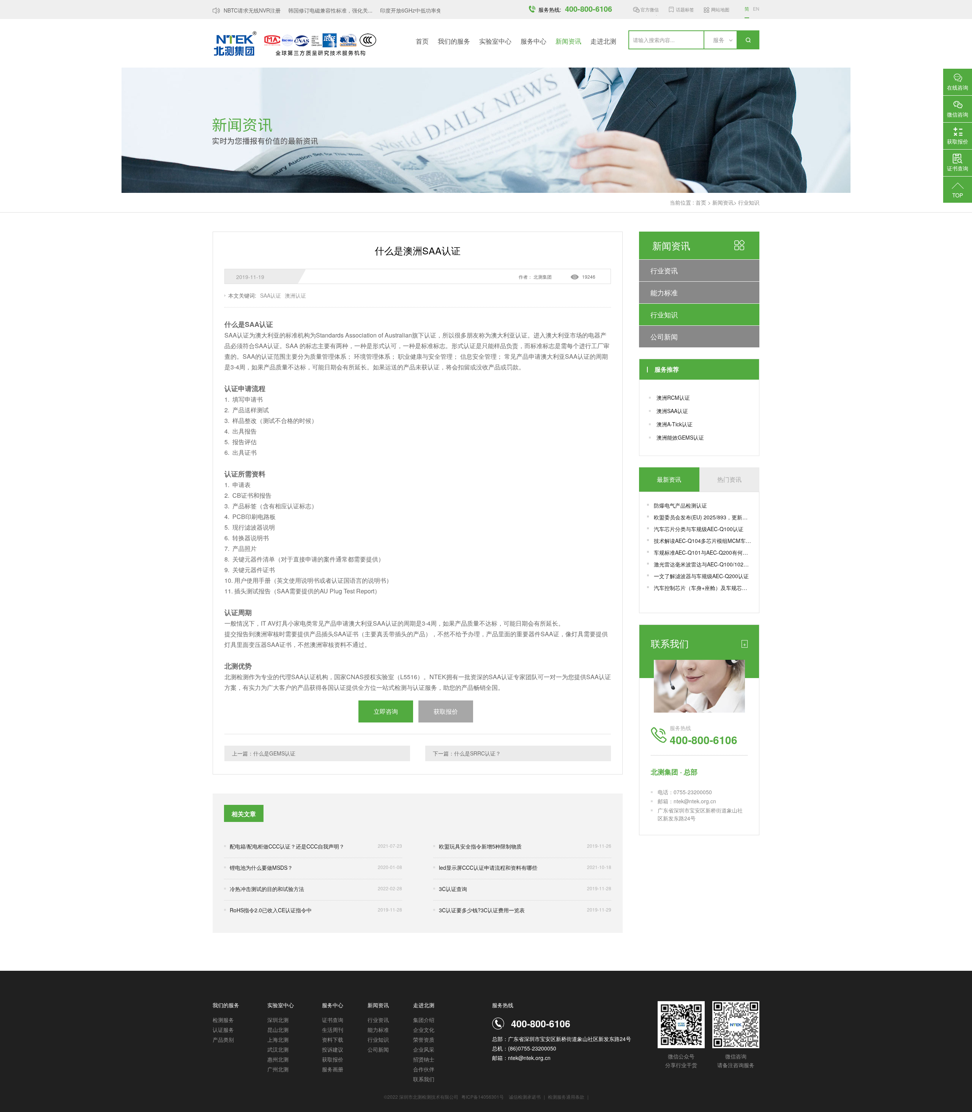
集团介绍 (423, 1020)
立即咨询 (386, 711)
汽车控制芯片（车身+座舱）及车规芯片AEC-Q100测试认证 (702, 587)
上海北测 (278, 1039)
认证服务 (223, 1029)
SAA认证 (270, 295)
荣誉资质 (423, 1039)
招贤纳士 (423, 1059)
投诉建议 (332, 1049)
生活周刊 (332, 1029)
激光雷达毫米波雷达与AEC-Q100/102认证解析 (702, 564)
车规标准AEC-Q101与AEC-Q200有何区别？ (702, 552)
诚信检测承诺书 (525, 1096)
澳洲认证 (295, 295)
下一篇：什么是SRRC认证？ (467, 753)
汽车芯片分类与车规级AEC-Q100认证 (698, 529)
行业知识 (748, 202)
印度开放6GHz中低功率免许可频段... (413, 10)
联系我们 (423, 1079)
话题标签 (685, 9)
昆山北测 (278, 1029)
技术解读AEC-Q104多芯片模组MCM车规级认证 (702, 540)
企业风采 (423, 1049)
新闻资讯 (568, 41)
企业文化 (423, 1029)
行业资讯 (664, 270)
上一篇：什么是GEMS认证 (263, 753)
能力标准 (664, 292)
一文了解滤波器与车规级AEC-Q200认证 (701, 576)
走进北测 (603, 41)
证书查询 (332, 1020)
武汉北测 (278, 1049)
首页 (422, 41)
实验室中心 (495, 41)
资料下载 (332, 1039)
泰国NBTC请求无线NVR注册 (236, 10)
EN (756, 8)
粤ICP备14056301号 (482, 1096)
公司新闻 (664, 336)
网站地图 (720, 9)
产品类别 (223, 1039)
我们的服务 (454, 41)
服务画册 (332, 1069)
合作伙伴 (423, 1069)
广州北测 (278, 1069)
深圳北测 (278, 1020)
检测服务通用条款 (566, 1096)
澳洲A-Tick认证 (674, 424)
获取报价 (332, 1059)
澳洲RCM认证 (673, 397)
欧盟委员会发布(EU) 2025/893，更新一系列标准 (702, 517)
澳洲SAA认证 (672, 411)
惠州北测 (278, 1059)
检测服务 (223, 1020)
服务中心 (533, 41)
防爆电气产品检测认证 (680, 505)
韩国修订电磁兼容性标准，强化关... (320, 10)
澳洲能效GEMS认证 (680, 437)
